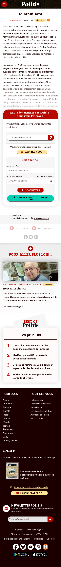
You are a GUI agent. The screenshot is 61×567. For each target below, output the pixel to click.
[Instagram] (38, 547)
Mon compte (36, 418)
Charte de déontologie (21, 534)
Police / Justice (10, 440)
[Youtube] (31, 547)
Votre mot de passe (14, 176)
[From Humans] (45, 547)
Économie (7, 429)
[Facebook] (16, 547)
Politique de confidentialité (17, 538)
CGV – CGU (42, 534)
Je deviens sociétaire (40, 403)
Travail (6, 425)
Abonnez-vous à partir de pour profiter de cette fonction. (28, 230)
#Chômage (49, 457)
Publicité (38, 538)
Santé (5, 436)
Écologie (7, 407)
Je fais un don (36, 399)
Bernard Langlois (16, 20)
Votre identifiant (13, 166)
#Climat (7, 457)
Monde (6, 422)
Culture (6, 418)
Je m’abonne (36, 407)
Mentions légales (35, 529)
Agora (6, 399)
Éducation (8, 433)
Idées (5, 414)
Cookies (51, 538)
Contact (19, 529)
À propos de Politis (39, 414)
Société (6, 411)
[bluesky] (23, 547)
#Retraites (37, 457)
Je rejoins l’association (41, 411)
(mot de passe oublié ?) (45, 176)
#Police (16, 457)
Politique (7, 403)
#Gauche (26, 457)
